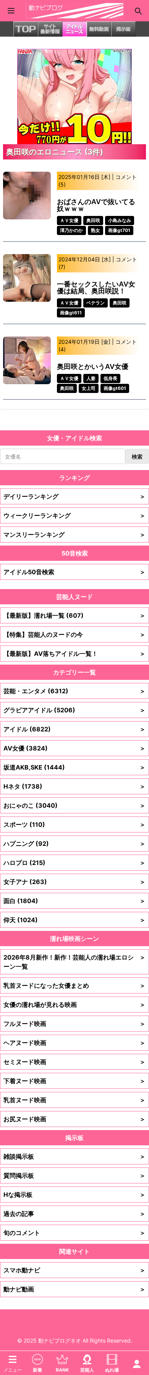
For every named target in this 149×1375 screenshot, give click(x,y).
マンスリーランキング (74, 534)
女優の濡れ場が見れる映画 (74, 1004)
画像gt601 (115, 388)
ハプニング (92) (74, 843)
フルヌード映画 (74, 1023)
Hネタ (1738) (74, 786)
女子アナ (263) (74, 882)
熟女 (95, 230)
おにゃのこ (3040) (74, 805)
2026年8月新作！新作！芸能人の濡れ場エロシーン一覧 (74, 961)
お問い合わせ (74, 1330)
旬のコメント (74, 1233)
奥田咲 (93, 220)
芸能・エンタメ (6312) (74, 691)
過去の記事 (74, 1213)
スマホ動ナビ (74, 1270)
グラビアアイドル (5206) (74, 710)
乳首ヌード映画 (74, 1100)
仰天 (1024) (74, 920)
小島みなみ (119, 220)
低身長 (110, 378)
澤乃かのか (71, 230)
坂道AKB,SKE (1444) (74, 767)
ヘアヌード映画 (74, 1043)
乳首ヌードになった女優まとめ (74, 985)
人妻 (91, 378)
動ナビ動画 (74, 1289)
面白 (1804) (74, 901)
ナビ (74, 1319)
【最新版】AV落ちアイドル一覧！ (74, 653)
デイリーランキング (74, 496)
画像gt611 (71, 313)
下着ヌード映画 (74, 1081)
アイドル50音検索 (74, 572)
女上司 (89, 388)
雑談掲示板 (74, 1156)
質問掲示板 (74, 1175)
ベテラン (95, 303)
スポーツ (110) (74, 824)
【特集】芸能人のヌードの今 (74, 634)
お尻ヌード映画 (74, 1119)
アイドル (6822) (74, 729)
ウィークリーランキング (74, 515)
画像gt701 (119, 230)
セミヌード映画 (74, 1062)
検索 (137, 456)
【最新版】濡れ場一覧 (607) (74, 615)
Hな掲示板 (74, 1194)
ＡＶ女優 (69, 220)
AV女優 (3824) (74, 748)
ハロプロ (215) (74, 862)
